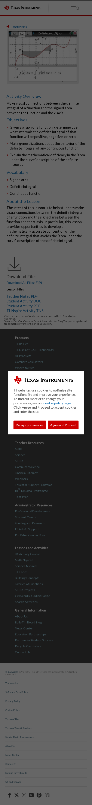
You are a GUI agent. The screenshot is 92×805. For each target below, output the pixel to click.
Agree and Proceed (63, 425)
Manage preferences (29, 425)
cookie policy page (57, 403)
